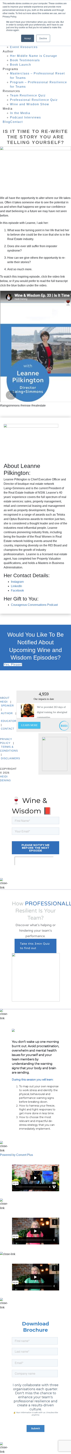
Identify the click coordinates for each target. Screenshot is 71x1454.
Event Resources (24, 47)
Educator (8, 720)
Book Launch (20, 64)
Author (7, 713)
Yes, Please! (13, 664)
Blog (6, 121)
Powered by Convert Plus (16, 1154)
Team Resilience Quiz (28, 95)
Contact (16, 121)
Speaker (7, 705)
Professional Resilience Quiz (34, 99)
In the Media (20, 113)
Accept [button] (27, 38)
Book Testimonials (25, 60)
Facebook (17, 590)
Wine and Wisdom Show (29, 104)
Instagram (17, 581)
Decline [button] (43, 38)
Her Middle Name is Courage (33, 55)
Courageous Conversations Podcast (34, 604)
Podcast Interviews (25, 117)
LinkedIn (16, 586)
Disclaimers (10, 758)
